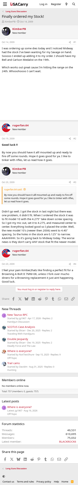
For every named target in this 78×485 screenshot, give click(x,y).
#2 (74, 138)
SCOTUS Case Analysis (21, 327)
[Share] (69, 42)
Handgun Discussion (18, 321)
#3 (74, 182)
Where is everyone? (19, 351)
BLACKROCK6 (67, 441)
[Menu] (5, 4)
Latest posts (10, 401)
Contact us (8, 481)
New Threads (11, 309)
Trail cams (13, 363)
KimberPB (10, 21)
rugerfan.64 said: (13, 189)
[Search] (73, 4)
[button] (4, 476)
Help (56, 481)
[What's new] (66, 4)
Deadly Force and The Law (21, 345)
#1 (74, 42)
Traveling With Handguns (21, 333)
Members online (13, 380)
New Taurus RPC (17, 314)
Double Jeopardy (17, 339)
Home (64, 481)
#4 (74, 264)
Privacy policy (43, 481)
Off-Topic (12, 358)
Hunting (11, 370)
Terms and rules (25, 481)
